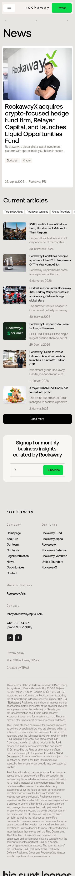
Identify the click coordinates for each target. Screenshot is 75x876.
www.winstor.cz (42, 856)
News (10, 561)
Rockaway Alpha (13, 211)
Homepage (14, 533)
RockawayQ (49, 567)
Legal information (18, 556)
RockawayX (49, 544)
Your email (20, 466)
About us (12, 539)
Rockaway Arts (16, 593)
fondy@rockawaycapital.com (24, 614)
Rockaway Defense (54, 550)
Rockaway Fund (52, 533)
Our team (13, 544)
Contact (12, 573)
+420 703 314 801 (18, 623)
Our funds (13, 550)
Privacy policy (15, 653)
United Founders (61, 211)
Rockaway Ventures (37, 211)
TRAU (25, 667)
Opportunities (15, 567)
